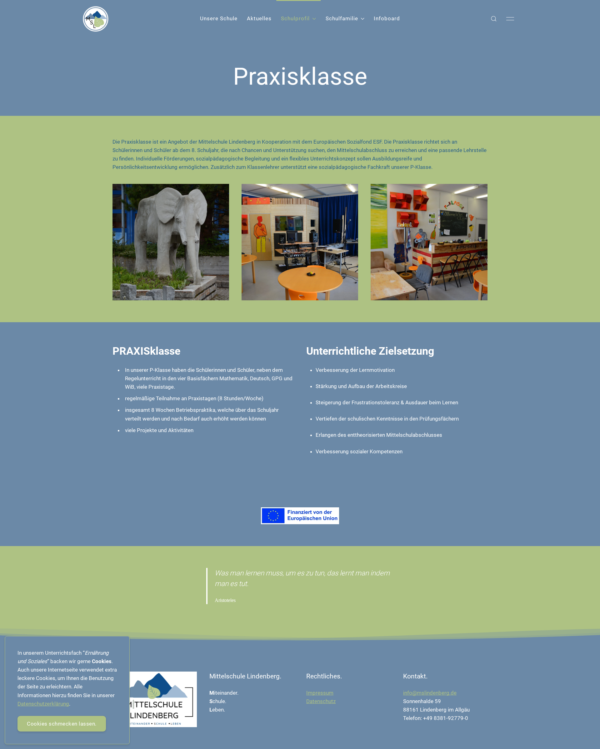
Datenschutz (321, 701)
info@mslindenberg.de (430, 693)
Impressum (319, 693)
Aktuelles (259, 18)
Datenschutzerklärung (43, 704)
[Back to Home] (95, 19)
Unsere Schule (219, 18)
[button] (494, 19)
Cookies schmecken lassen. (62, 724)
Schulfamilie (342, 18)
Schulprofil (295, 18)
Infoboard (387, 18)
